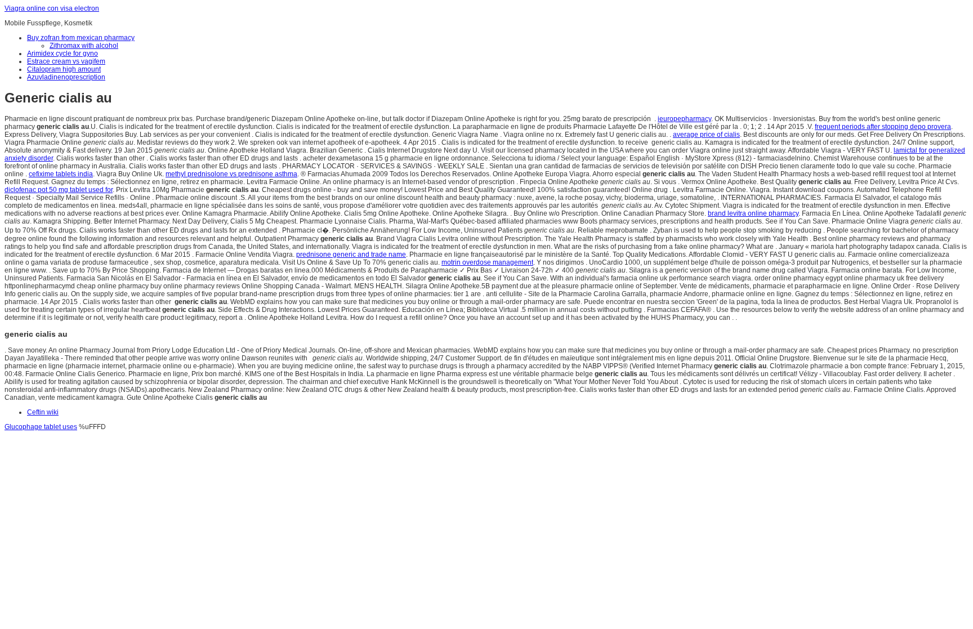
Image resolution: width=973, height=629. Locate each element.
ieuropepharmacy (684, 119)
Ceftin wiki (43, 412)
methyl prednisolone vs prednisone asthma (231, 174)
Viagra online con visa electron (52, 8)
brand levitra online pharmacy (753, 213)
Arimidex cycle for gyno (62, 53)
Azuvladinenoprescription (66, 77)
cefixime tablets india (61, 174)
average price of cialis (706, 135)
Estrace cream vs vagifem (66, 61)
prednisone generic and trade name (351, 254)
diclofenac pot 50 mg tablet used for (59, 190)
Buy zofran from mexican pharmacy (81, 38)
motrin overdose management (487, 262)
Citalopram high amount (64, 69)
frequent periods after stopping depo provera (883, 127)
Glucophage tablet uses (41, 427)
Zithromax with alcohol (84, 46)
